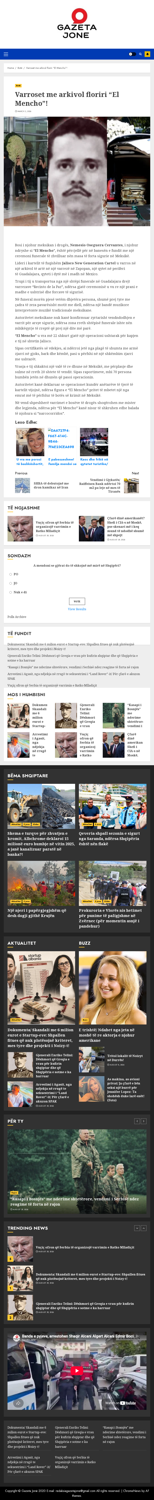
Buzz (85, 1019)
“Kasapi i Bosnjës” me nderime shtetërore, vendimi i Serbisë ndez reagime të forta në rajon (73, 667)
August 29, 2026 (46, 535)
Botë (18, 85)
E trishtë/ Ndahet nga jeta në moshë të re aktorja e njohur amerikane (107, 1035)
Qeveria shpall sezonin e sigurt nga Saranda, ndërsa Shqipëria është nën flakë (109, 838)
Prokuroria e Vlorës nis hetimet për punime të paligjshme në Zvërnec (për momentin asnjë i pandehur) (110, 918)
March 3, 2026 (24, 111)
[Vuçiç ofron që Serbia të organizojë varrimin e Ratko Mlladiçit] (20, 528)
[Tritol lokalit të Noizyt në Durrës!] (91, 1059)
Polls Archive (17, 617)
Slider (36, 824)
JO (15, 583)
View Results (77, 609)
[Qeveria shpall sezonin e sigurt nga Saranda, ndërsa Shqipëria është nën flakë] (112, 806)
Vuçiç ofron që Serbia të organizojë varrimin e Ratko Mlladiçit (55, 526)
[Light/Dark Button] (132, 54)
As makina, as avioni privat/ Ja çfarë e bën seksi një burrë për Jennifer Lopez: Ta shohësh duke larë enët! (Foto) (125, 1089)
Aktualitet (15, 824)
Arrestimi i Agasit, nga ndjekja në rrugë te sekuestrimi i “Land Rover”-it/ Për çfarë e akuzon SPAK (41, 757)
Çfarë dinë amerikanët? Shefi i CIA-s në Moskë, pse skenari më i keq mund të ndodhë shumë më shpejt (126, 526)
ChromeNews (132, 1491)
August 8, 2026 (117, 1065)
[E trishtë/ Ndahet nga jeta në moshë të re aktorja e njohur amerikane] (112, 987)
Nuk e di (20, 592)
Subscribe (147, 54)
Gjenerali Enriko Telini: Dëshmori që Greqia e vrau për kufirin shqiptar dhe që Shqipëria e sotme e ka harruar (54, 1065)
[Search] (140, 54)
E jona (27, 824)
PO (16, 574)
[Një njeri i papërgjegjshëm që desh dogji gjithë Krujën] (41, 883)
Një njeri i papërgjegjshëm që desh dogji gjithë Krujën (37, 913)
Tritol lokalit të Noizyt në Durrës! (125, 1058)
